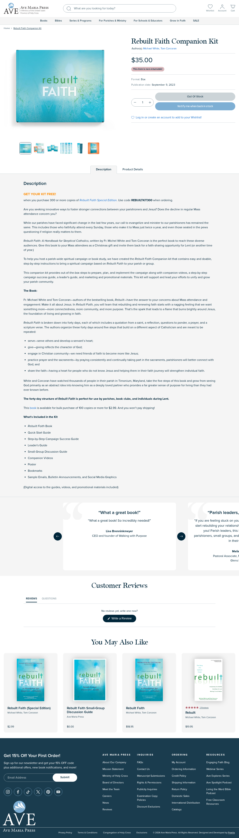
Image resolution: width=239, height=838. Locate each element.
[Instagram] (8, 792)
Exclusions (141, 832)
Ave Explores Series (218, 775)
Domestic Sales (181, 796)
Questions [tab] (49, 599)
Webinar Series (215, 769)
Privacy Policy (65, 832)
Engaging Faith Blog (217, 762)
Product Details (132, 169)
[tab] (103, 169)
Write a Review (123, 619)
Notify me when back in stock (195, 106)
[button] (232, 8)
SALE (196, 20)
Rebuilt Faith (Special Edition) (29, 708)
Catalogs (177, 809)
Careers (107, 796)
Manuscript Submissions (151, 775)
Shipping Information (183, 782)
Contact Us (143, 769)
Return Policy (179, 789)
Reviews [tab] (31, 599)
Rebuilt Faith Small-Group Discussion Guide (86, 710)
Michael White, (151, 48)
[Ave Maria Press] (26, 8)
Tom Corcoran (169, 48)
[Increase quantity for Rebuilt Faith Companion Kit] (149, 102)
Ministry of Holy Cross (115, 775)
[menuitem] (43, 20)
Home (7, 28)
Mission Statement (113, 769)
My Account (178, 762)
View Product (30, 724)
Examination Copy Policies (147, 798)
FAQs (140, 762)
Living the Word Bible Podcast (218, 791)
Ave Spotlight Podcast (219, 782)
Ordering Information (184, 769)
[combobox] (119, 8)
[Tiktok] (28, 792)
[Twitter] (38, 792)
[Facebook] (18, 792)
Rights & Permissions (149, 782)
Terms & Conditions (87, 832)
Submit (64, 777)
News (106, 802)
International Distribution (186, 802)
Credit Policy (179, 775)
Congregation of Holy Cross (117, 832)
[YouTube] (58, 792)
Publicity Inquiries (147, 789)
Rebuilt (190, 713)
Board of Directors (113, 782)
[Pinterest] (48, 792)
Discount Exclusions (148, 806)
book (33, 408)
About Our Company (114, 762)
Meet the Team (111, 789)
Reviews (107, 809)
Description (103, 169)
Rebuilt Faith (135, 708)
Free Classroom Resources (215, 801)
